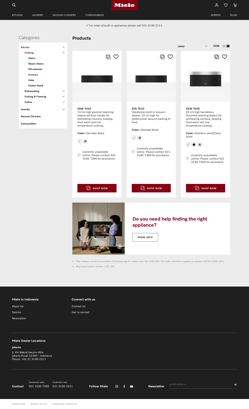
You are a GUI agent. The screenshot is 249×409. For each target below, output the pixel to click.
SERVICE (216, 15)
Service (16, 312)
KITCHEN (17, 15)
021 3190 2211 (63, 386)
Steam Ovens (36, 63)
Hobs (31, 80)
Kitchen (25, 47)
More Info (145, 237)
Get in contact (80, 312)
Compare (108, 57)
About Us (18, 306)
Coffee (28, 102)
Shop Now (100, 188)
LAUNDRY (37, 15)
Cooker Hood (35, 85)
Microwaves (35, 69)
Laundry (25, 109)
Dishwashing (32, 91)
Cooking (29, 52)
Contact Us (79, 306)
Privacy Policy (38, 404)
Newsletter (19, 318)
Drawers (33, 74)
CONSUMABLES (95, 15)
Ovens (31, 58)
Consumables (28, 123)
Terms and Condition (64, 404)
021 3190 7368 (39, 386)
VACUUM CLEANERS (64, 15)
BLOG (233, 15)
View (216, 45)
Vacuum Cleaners (31, 116)
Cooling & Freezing (35, 96)
